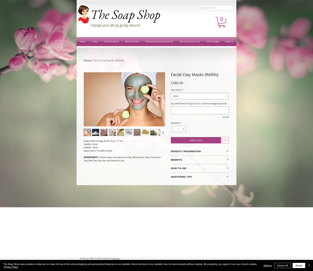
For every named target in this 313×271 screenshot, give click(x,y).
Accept (298, 265)
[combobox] (200, 96)
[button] (222, 22)
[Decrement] (173, 129)
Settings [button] (267, 265)
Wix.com (116, 258)
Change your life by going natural (115, 25)
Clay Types (177, 89)
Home (87, 60)
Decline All (282, 265)
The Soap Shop (125, 14)
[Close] (309, 265)
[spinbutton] (178, 129)
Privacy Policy (11, 267)
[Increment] (184, 129)
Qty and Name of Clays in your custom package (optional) (199, 103)
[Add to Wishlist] (225, 140)
